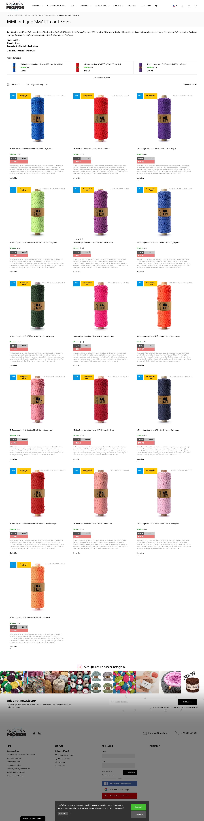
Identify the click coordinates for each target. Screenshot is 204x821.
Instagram (40, 733)
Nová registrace (107, 771)
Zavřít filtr (13, 84)
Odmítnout (139, 814)
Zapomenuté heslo (108, 775)
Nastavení (62, 813)
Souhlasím (138, 807)
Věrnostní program (13, 762)
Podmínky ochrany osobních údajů (19, 769)
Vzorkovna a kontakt (14, 758)
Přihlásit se (187, 702)
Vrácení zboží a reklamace (16, 772)
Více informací (118, 808)
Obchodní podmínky (14, 765)
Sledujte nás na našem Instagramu (105, 667)
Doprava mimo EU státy (15, 776)
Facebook (34, 733)
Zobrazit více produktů (102, 77)
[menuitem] (37, 6)
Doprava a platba (13, 751)
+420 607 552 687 (188, 733)
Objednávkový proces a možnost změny (21, 754)
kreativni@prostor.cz (158, 733)
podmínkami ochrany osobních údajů (184, 707)
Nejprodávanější (37, 84)
